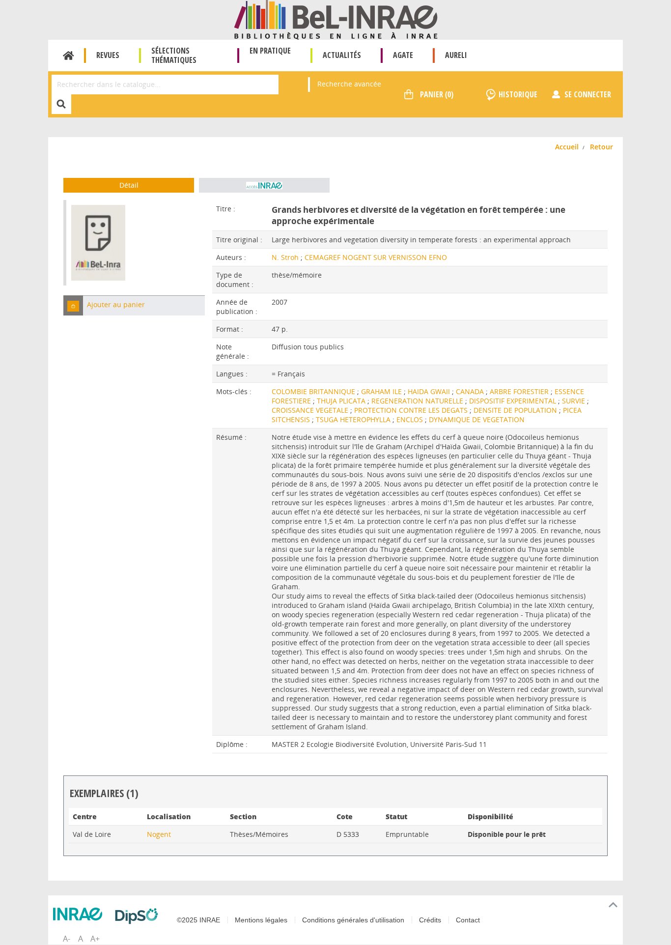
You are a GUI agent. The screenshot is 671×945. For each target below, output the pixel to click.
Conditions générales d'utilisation (353, 920)
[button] (73, 305)
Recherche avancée (349, 83)
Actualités (342, 55)
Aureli (456, 55)
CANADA (471, 391)
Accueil (68, 55)
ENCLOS (410, 419)
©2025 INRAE (198, 920)
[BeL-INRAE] (336, 19)
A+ (95, 938)
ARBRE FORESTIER (520, 391)
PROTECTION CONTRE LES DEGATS (412, 410)
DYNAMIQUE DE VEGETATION (477, 419)
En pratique (270, 50)
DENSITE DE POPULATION (516, 410)
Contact (468, 920)
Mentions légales (261, 920)
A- (66, 938)
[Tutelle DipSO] (139, 916)
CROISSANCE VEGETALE (311, 410)
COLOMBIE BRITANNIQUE (314, 391)
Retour (601, 146)
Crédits (430, 920)
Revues (107, 55)
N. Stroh (285, 257)
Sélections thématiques (173, 55)
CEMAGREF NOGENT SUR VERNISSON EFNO (376, 257)
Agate (403, 55)
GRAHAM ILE (382, 391)
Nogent (159, 834)
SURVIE (574, 400)
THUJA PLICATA (342, 400)
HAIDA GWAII (430, 391)
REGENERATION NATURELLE (418, 400)
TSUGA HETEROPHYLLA (354, 419)
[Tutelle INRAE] (80, 914)
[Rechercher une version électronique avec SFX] (264, 185)
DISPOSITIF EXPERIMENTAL (513, 400)
